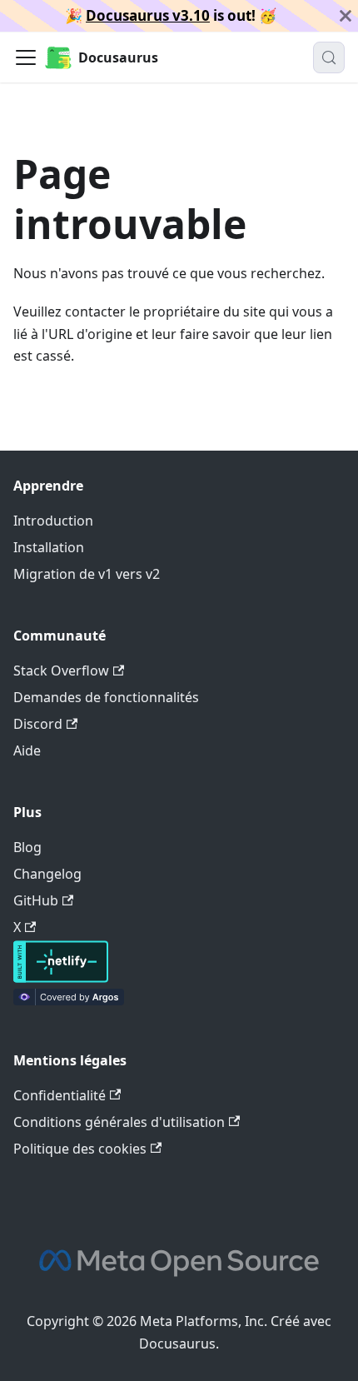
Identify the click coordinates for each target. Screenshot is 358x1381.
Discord (37, 724)
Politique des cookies (80, 1148)
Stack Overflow (61, 670)
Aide (27, 750)
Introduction (53, 520)
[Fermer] (345, 16)
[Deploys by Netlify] (60, 978)
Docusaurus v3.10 (148, 15)
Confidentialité (59, 1095)
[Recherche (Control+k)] (329, 57)
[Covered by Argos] (68, 1000)
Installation (48, 547)
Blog (27, 847)
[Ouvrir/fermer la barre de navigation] (25, 57)
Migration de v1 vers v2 (86, 574)
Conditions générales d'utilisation (119, 1122)
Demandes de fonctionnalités (106, 697)
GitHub (35, 900)
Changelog (47, 874)
